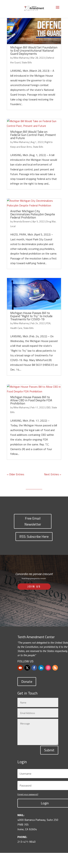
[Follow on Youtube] (20, 668)
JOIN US (34, 586)
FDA (48, 323)
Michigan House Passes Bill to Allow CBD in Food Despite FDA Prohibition (31, 400)
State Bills (27, 62)
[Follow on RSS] (55, 668)
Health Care (16, 328)
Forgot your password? (27, 794)
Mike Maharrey (21, 57)
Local (13, 226)
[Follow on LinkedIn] (41, 668)
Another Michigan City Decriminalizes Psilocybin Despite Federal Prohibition (32, 214)
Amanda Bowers (22, 221)
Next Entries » (52, 474)
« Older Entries (15, 474)
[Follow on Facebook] (34, 668)
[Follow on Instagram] (48, 668)
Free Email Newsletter (32, 521)
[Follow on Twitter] (27, 668)
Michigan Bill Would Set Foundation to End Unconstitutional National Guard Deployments (33, 50)
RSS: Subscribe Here (34, 536)
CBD (48, 407)
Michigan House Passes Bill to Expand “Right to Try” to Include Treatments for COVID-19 (31, 316)
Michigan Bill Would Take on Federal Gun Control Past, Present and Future (33, 134)
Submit (49, 750)
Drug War (51, 221)
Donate (26, 681)
